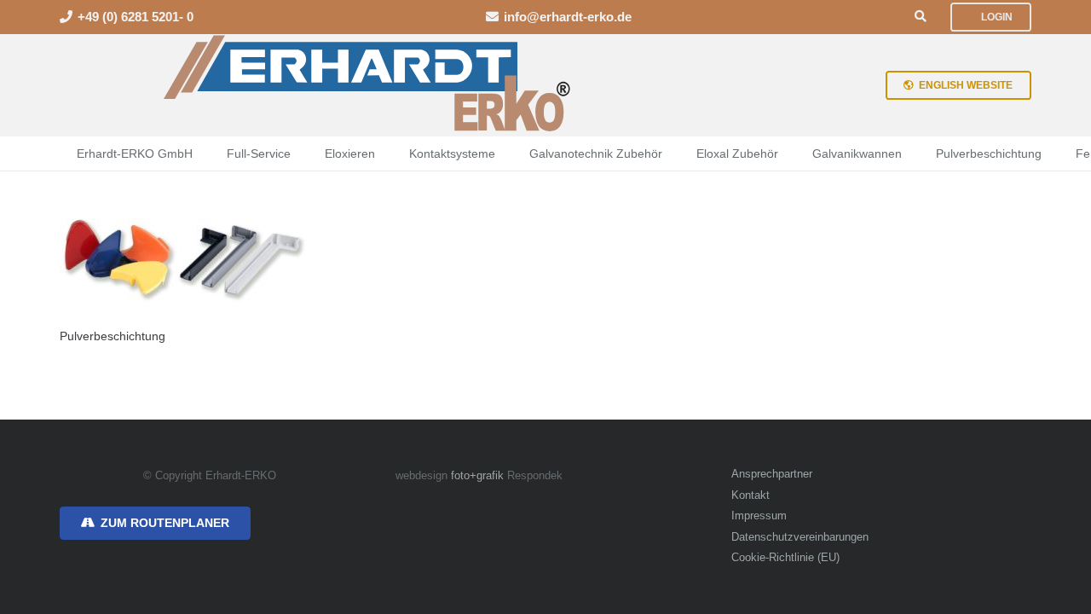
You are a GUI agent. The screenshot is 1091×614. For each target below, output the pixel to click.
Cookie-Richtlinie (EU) (785, 558)
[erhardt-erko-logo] (369, 85)
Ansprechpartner (771, 474)
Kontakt (750, 495)
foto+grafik (477, 476)
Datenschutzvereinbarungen (800, 537)
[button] (920, 16)
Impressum (759, 516)
